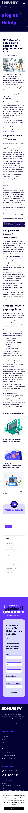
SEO (23, 82)
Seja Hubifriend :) (7, 752)
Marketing (4, 736)
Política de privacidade (8, 758)
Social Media (9, 572)
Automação (9, 543)
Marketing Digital (10, 564)
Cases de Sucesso (11, 547)
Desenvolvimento (11, 552)
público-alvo (11, 167)
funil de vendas (14, 258)
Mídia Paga (9, 568)
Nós (2, 742)
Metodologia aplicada (8, 755)
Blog (2, 749)
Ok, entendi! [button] (14, 808)
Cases (3, 746)
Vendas (3, 739)
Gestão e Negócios (11, 556)
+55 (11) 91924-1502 (11, 770)
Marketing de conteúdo (12, 560)
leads (12, 131)
